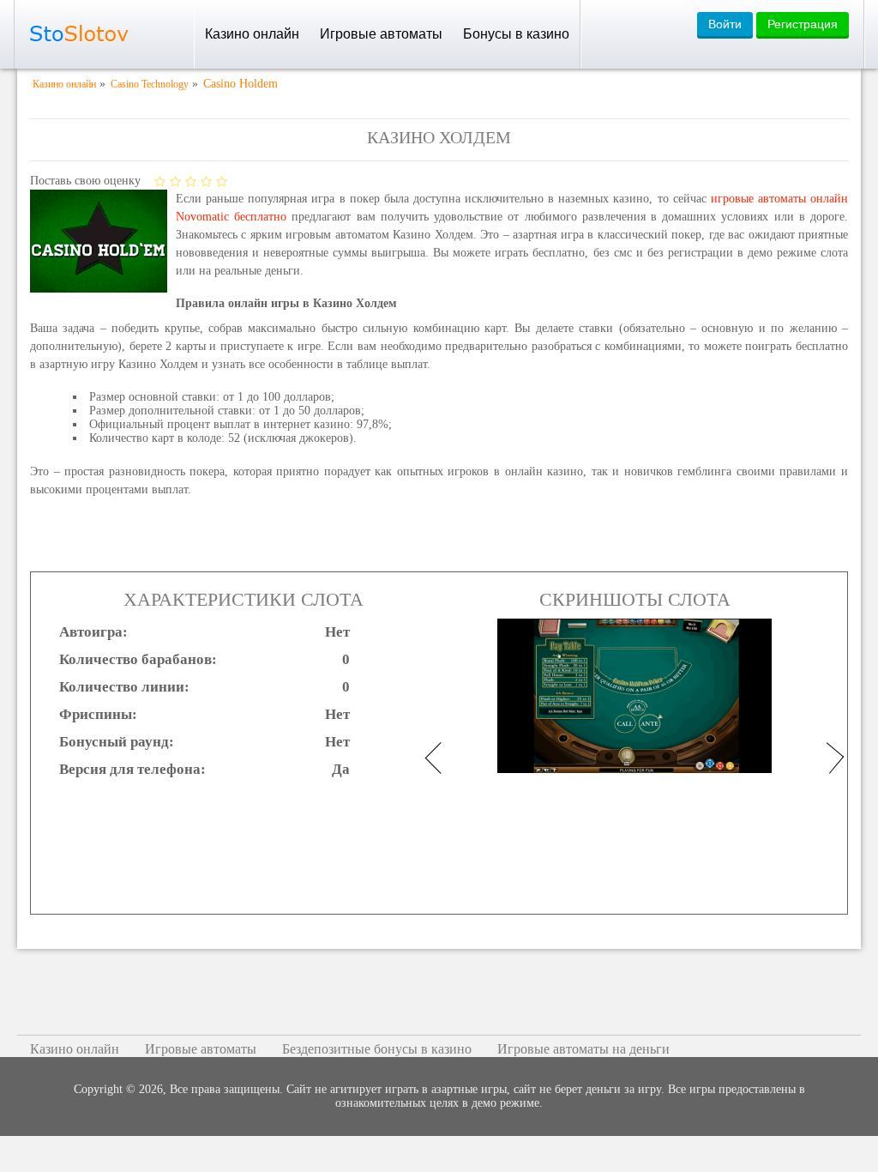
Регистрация (802, 24)
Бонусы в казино (516, 34)
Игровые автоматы (381, 34)
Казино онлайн (252, 34)
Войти (725, 24)
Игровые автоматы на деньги (583, 1049)
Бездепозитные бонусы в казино (377, 1049)
